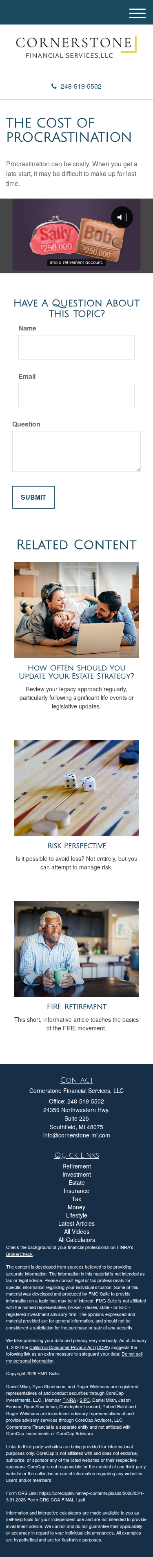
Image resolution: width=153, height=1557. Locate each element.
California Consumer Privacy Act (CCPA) (69, 1347)
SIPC (85, 1399)
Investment (76, 1174)
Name (27, 328)
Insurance (76, 1190)
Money (76, 1207)
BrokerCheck (19, 1254)
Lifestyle (76, 1215)
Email (26, 376)
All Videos (76, 1231)
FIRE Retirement (76, 1007)
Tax (76, 1199)
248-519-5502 (81, 86)
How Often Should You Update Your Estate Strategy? (76, 672)
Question (26, 424)
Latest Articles (76, 1223)
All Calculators (76, 1239)
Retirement (76, 1166)
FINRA (69, 1399)
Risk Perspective (76, 846)
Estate (77, 1182)
